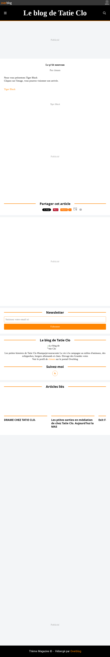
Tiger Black (9, 89)
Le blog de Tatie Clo (55, 13)
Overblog (75, 651)
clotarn (51, 359)
